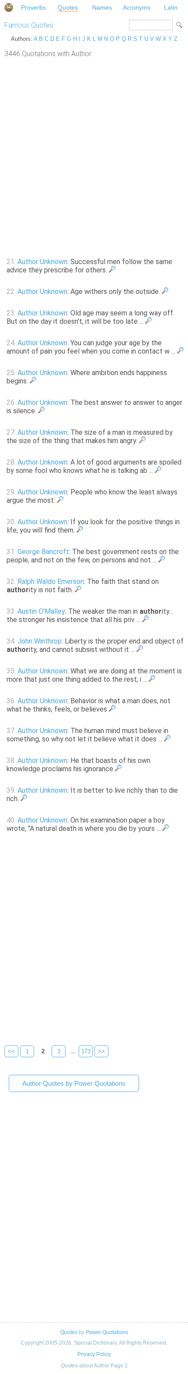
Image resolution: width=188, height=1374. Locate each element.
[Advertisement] (94, 156)
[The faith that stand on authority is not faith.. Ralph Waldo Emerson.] (78, 590)
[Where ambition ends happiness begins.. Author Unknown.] (33, 381)
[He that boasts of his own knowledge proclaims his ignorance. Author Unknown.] (118, 769)
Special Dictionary (8, 7)
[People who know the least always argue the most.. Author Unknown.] (60, 500)
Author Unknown (42, 262)
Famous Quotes (28, 25)
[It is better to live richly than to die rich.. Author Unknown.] (24, 798)
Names (102, 7)
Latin (171, 7)
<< (11, 1051)
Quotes (68, 7)
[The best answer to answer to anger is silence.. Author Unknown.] (41, 411)
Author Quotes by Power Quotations (73, 1083)
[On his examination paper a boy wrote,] (165, 828)
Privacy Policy (94, 1354)
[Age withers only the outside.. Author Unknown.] (165, 291)
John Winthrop (39, 641)
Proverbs (33, 7)
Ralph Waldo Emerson (50, 581)
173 (86, 1051)
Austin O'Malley (41, 611)
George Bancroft (43, 551)
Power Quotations (107, 1332)
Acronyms (136, 7)
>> (101, 1051)
